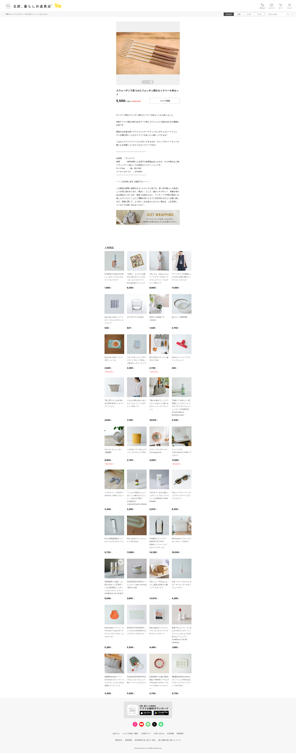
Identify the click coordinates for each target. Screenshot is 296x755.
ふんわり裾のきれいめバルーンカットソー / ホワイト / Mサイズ (136, 403)
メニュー (289, 8)
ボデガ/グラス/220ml (135, 317)
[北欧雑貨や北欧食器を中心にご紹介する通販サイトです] (32, 5)
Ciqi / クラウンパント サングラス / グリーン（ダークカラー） (181, 495)
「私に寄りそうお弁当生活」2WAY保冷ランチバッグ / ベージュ (114, 403)
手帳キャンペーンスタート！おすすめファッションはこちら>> (27, 14)
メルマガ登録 (165, 101)
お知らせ (116, 733)
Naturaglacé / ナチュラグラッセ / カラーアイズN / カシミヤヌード (158, 631)
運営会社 (118, 740)
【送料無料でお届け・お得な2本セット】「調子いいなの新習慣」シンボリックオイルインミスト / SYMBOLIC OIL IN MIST (114, 587)
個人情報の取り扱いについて (169, 740)
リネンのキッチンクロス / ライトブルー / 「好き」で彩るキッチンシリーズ (136, 360)
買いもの (262, 8)
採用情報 (128, 740)
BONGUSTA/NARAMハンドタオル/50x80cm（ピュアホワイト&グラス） (136, 631)
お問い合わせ (159, 733)
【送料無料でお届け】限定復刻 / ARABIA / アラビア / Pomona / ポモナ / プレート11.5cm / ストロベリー (159, 683)
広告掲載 (170, 733)
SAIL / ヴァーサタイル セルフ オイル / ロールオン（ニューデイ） (181, 585)
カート (281, 8)
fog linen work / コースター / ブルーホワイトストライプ (114, 320)
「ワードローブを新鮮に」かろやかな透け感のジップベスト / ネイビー (181, 277)
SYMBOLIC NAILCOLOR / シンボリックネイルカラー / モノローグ (114, 277)
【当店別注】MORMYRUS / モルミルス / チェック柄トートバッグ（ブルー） (136, 680)
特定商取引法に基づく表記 (145, 740)
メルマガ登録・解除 (130, 733)
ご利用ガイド (146, 733)
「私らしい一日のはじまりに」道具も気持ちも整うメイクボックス (158, 585)
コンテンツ (271, 8)
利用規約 (180, 733)
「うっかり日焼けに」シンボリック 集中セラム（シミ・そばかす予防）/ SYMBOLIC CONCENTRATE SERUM (136, 498)
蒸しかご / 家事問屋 (179, 317)
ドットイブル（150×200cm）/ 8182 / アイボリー (181, 452)
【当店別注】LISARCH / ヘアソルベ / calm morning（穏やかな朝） (136, 585)
